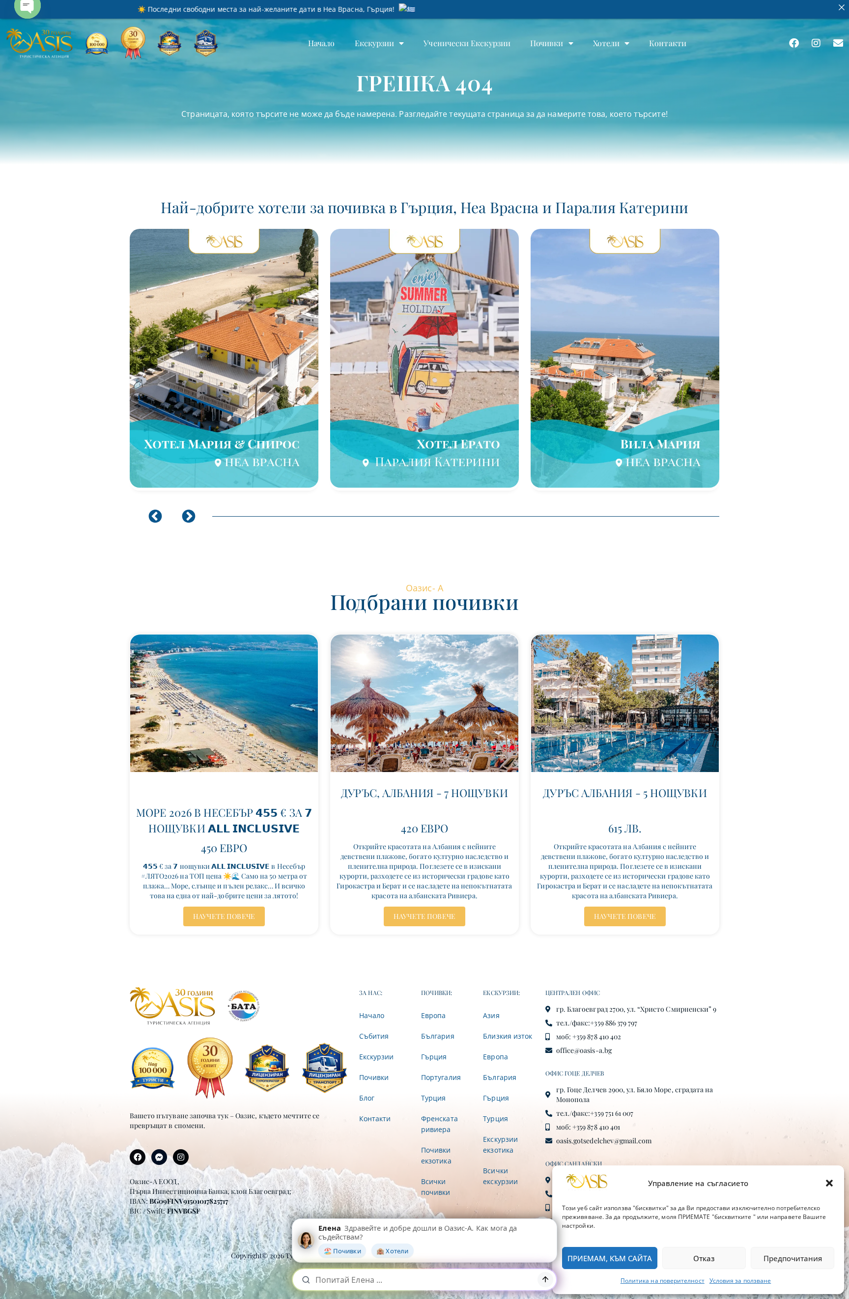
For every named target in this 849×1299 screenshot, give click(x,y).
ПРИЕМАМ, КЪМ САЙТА (609, 1258)
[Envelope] (838, 43)
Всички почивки (435, 1187)
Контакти (667, 43)
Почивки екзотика (436, 1155)
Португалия (440, 1077)
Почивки (547, 43)
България (437, 1036)
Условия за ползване (740, 1280)
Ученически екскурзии (467, 43)
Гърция (434, 1056)
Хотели (606, 43)
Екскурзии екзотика (500, 1144)
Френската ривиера (439, 1124)
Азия (491, 1015)
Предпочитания (793, 1258)
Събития (374, 1036)
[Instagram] (816, 43)
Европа (433, 1015)
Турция (433, 1098)
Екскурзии (375, 43)
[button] (829, 1183)
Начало (321, 43)
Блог (366, 1098)
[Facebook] (794, 43)
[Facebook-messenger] (159, 1157)
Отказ (704, 1258)
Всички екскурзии (500, 1176)
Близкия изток (507, 1036)
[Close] (841, 7)
